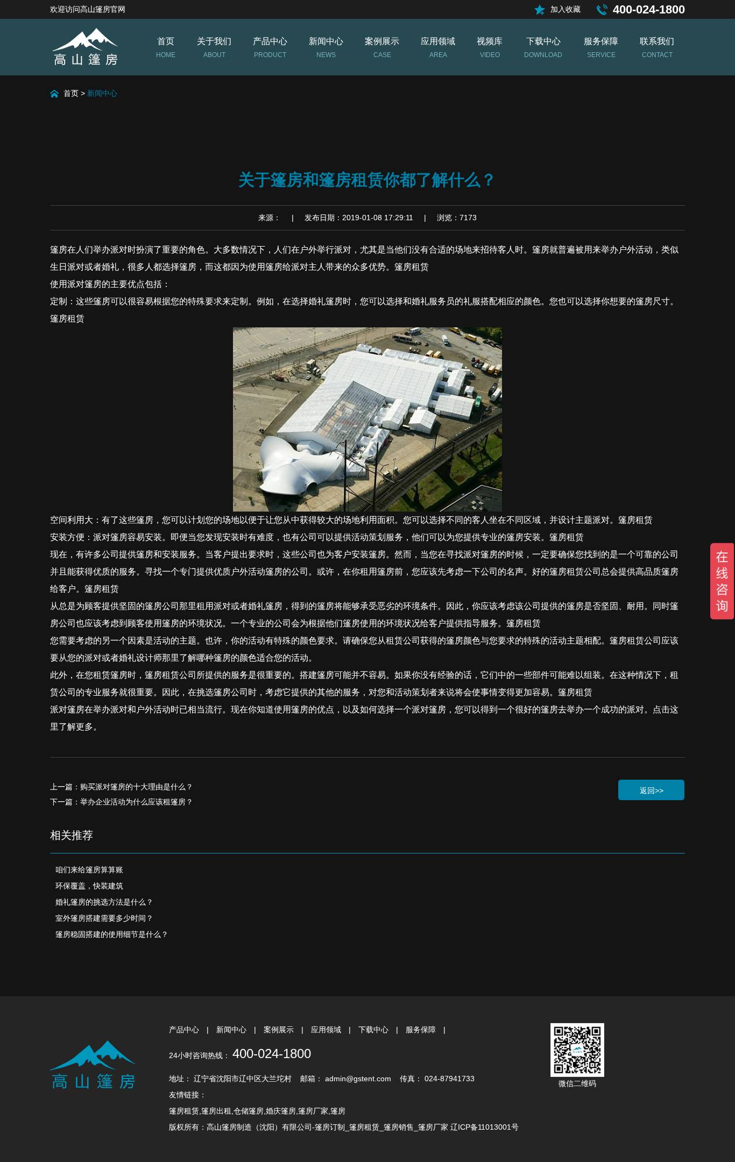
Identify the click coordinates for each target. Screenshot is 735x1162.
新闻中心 (102, 93)
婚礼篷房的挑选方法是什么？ (104, 902)
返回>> (651, 790)
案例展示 (280, 1029)
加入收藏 (565, 9)
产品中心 (185, 1029)
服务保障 (422, 1029)
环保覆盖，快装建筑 (89, 885)
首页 (71, 93)
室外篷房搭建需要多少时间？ (104, 918)
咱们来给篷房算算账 (89, 869)
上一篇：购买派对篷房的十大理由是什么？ (121, 786)
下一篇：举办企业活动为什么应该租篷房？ (121, 801)
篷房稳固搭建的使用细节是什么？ (111, 934)
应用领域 (327, 1029)
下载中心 (374, 1029)
